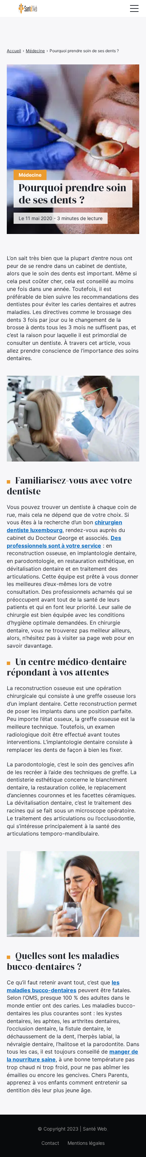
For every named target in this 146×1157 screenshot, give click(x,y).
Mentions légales (86, 1143)
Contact (50, 1143)
